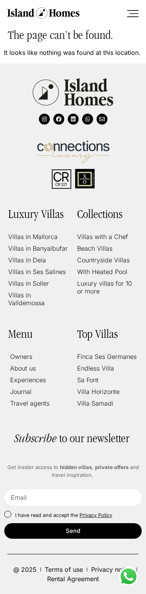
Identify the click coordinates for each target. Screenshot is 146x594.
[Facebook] (58, 119)
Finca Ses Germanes (107, 356)
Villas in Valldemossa (26, 299)
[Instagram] (44, 119)
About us (23, 368)
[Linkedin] (73, 119)
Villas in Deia (27, 260)
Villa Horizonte (98, 391)
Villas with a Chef (102, 237)
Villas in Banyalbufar (38, 248)
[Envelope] (102, 119)
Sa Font (88, 380)
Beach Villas (95, 248)
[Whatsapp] (87, 119)
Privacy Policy (95, 515)
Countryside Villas (103, 260)
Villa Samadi (95, 403)
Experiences (28, 380)
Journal (21, 391)
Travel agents (29, 403)
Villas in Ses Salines (37, 272)
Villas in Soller (28, 283)
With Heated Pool (102, 272)
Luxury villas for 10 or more (104, 287)
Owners (21, 356)
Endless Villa (95, 368)
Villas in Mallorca (33, 237)
